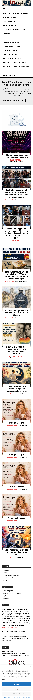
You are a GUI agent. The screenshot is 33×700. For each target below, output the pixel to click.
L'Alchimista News (16, 160)
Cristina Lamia (23, 425)
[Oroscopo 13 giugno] (16, 411)
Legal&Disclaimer (27, 697)
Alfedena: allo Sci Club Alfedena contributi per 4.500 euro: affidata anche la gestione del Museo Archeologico (16, 275)
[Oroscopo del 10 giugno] (16, 506)
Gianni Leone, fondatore (16, 161)
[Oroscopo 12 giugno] (16, 443)
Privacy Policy (16, 697)
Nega (16, 689)
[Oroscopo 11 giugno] (16, 474)
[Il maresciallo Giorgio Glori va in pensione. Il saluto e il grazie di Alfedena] (16, 298)
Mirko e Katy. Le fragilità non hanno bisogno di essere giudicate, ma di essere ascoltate (16, 350)
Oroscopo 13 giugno (16, 423)
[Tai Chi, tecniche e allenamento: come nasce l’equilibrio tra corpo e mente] (16, 538)
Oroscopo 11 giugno (16, 486)
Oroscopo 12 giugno (16, 454)
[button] (30, 667)
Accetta (16, 684)
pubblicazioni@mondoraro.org (10, 627)
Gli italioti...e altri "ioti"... (16, 356)
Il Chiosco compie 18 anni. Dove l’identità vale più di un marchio (16, 156)
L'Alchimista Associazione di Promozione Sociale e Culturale (16, 242)
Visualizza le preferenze (16, 694)
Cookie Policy (7, 697)
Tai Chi (12, 393)
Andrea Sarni (19, 393)
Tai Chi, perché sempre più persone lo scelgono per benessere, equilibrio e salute (17, 388)
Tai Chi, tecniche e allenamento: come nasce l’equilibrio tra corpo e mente (16, 552)
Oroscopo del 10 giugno (16, 518)
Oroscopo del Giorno (12, 425)
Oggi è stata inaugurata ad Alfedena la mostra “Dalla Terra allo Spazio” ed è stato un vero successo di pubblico (16, 193)
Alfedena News (9, 199)
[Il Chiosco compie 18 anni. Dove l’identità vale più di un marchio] (16, 143)
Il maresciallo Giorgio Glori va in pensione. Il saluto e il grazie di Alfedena (16, 312)
